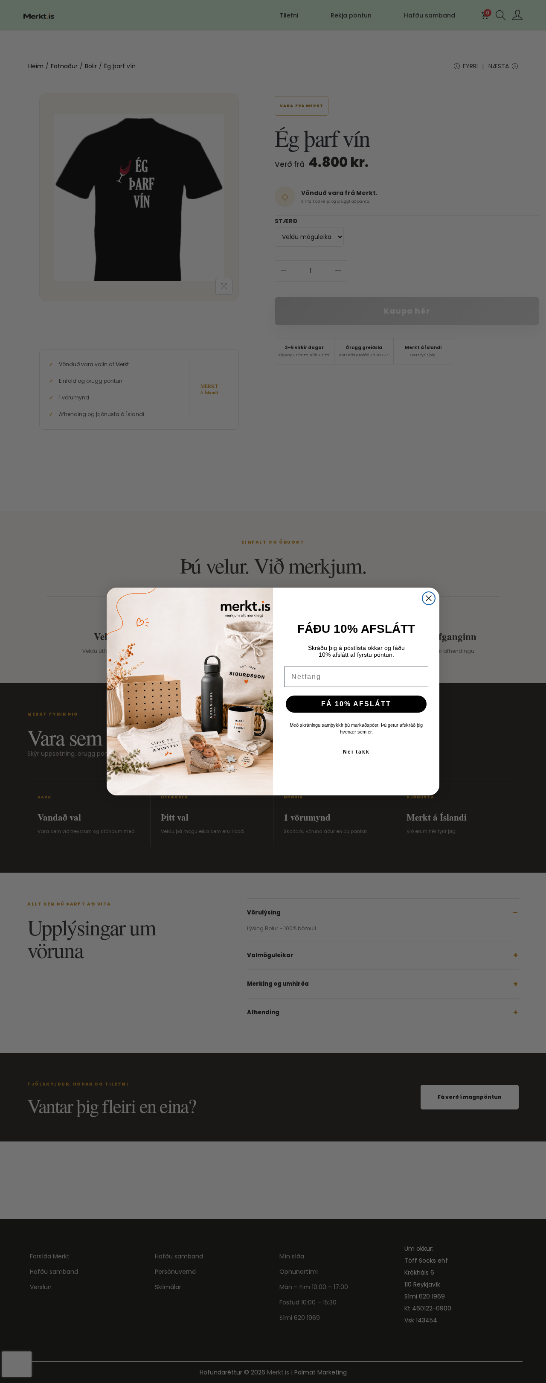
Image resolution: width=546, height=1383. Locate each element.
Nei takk (356, 752)
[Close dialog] (428, 598)
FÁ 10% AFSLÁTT (356, 704)
